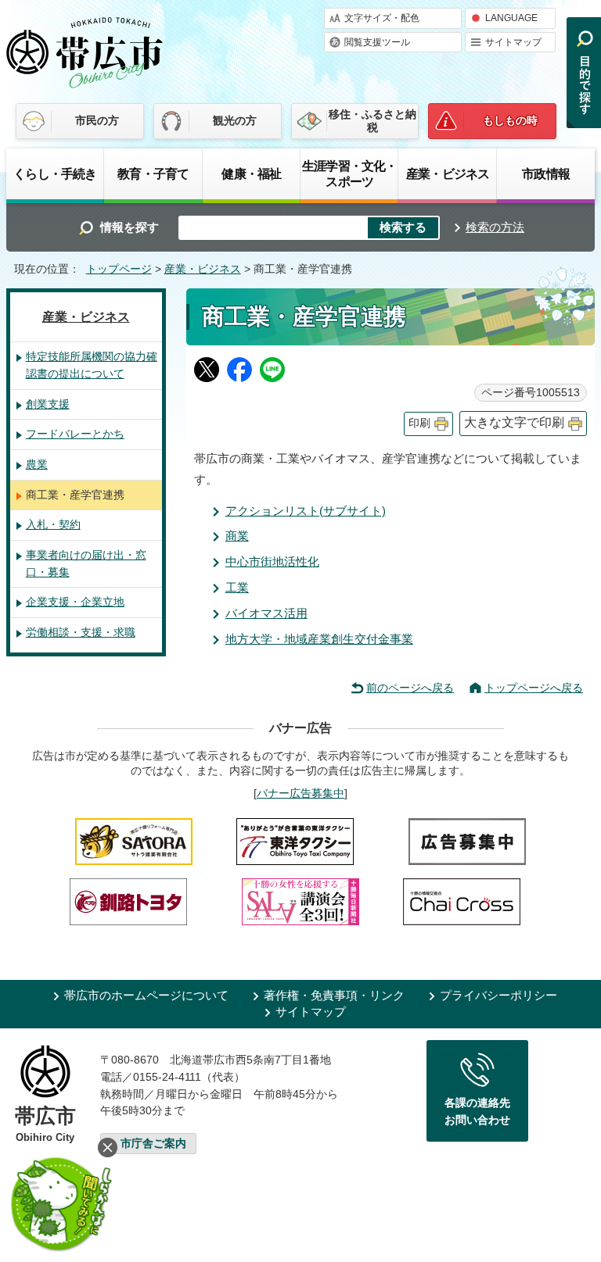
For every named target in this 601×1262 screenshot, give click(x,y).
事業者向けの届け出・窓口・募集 (86, 563)
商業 (237, 535)
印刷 (419, 423)
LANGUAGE (511, 18)
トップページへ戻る (533, 687)
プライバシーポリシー (498, 995)
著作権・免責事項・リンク (334, 995)
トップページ (119, 269)
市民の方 (97, 120)
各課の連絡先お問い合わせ (477, 1111)
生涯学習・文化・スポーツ (349, 173)
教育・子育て (153, 173)
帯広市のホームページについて (146, 995)
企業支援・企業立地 (75, 601)
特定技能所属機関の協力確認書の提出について (91, 365)
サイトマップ (513, 42)
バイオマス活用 (266, 613)
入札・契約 (53, 524)
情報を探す (129, 227)
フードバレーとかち (75, 433)
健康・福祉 (251, 173)
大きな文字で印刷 (514, 422)
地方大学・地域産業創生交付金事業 (319, 638)
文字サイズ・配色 (381, 18)
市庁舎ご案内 (153, 1143)
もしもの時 (510, 120)
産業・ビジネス (447, 173)
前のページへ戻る (410, 687)
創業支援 (48, 404)
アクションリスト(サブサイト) (305, 510)
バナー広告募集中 (300, 793)
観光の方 (235, 120)
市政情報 (546, 173)
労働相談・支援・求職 (80, 632)
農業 (37, 464)
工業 (237, 587)
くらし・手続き (54, 173)
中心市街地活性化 (272, 561)
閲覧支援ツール (377, 42)
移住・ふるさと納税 (372, 121)
